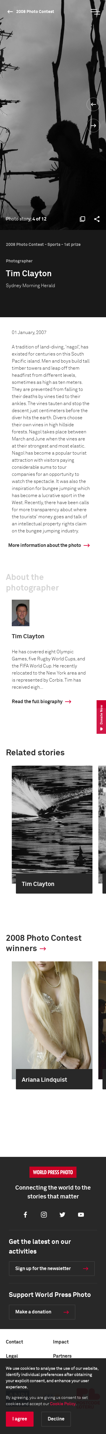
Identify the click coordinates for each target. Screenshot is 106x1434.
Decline (56, 1419)
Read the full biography (37, 701)
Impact (61, 1342)
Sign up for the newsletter (43, 1268)
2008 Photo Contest (35, 12)
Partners (62, 1356)
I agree (19, 1419)
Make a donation (33, 1312)
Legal (12, 1356)
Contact (14, 1342)
